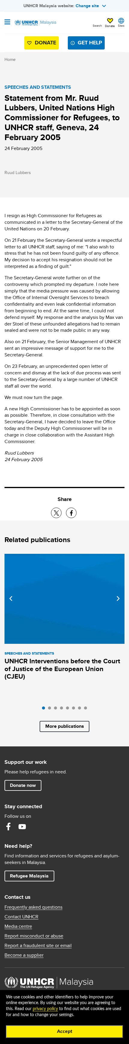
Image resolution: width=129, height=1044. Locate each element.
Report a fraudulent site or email (38, 945)
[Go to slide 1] (45, 709)
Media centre (18, 926)
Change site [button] (87, 6)
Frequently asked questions (33, 907)
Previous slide (10, 598)
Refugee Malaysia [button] (32, 875)
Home (10, 59)
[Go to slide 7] (81, 709)
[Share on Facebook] (71, 513)
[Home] (35, 22)
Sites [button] (121, 25)
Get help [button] (87, 44)
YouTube (22, 826)
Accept (64, 1031)
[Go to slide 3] (57, 709)
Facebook (8, 826)
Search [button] (97, 25)
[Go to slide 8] (87, 709)
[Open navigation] (7, 22)
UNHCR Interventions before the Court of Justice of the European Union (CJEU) (62, 669)
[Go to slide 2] (51, 709)
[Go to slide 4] (63, 709)
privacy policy (45, 1009)
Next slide (118, 598)
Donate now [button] (23, 785)
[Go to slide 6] (75, 709)
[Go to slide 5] (69, 709)
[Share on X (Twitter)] (56, 513)
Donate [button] (110, 26)
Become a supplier (24, 955)
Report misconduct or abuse (33, 936)
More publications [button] (64, 726)
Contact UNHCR (21, 917)
